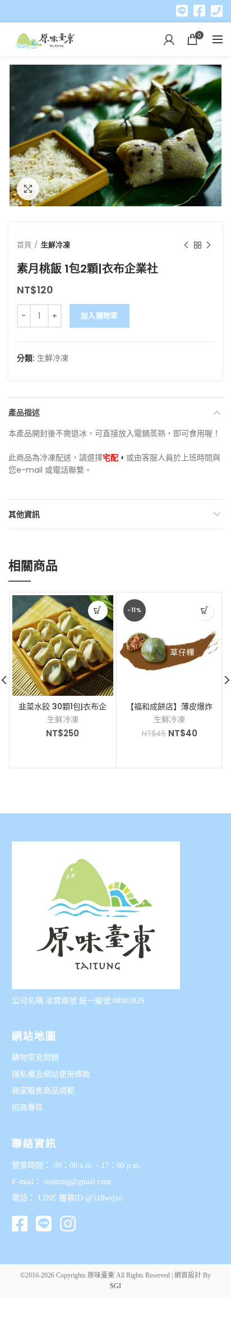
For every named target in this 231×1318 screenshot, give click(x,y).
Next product (208, 245)
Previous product (186, 245)
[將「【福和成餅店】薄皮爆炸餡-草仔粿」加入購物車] (204, 610)
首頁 (24, 244)
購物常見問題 (35, 1057)
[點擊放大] (28, 189)
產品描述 (24, 412)
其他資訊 (24, 514)
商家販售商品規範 (43, 1090)
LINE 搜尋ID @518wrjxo (80, 1198)
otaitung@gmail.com (77, 1181)
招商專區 (27, 1107)
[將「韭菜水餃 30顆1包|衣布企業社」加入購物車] (98, 610)
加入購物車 (99, 315)
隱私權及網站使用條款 (51, 1074)
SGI (115, 1286)
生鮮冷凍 (55, 244)
